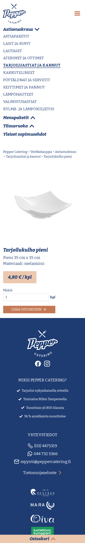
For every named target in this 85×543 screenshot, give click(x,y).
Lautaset (12, 51)
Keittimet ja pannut (24, 87)
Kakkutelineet (19, 72)
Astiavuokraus (65, 152)
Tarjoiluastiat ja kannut (31, 65)
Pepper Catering (15, 152)
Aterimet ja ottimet (23, 58)
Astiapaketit (16, 36)
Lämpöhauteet (18, 94)
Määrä (7, 290)
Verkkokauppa (41, 152)
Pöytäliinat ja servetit (26, 80)
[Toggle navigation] (77, 13)
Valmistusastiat (20, 101)
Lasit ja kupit (16, 43)
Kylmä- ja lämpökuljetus (28, 109)
